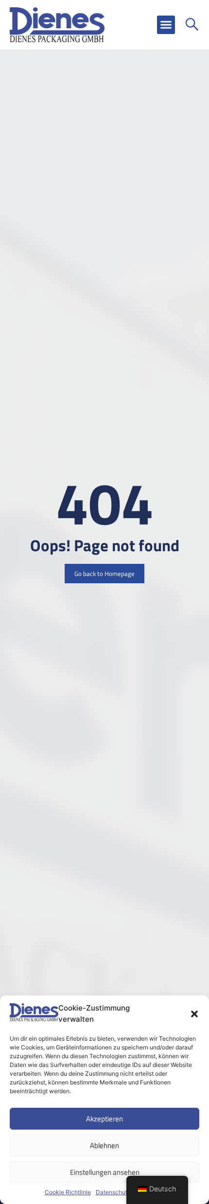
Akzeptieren (104, 1118)
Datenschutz (113, 1192)
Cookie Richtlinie (68, 1192)
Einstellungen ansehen (104, 1172)
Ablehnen (104, 1145)
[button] (194, 1014)
